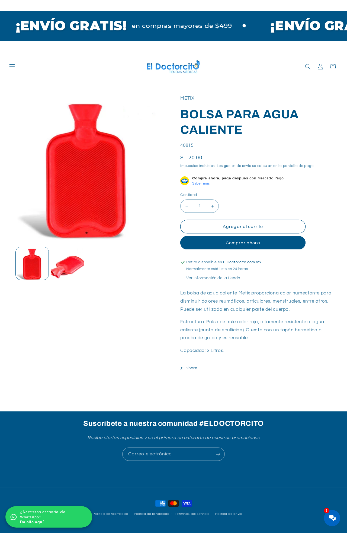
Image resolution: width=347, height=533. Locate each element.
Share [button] (191, 368)
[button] (12, 66)
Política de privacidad (151, 513)
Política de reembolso (110, 513)
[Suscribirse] (218, 454)
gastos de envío (237, 166)
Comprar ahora (243, 243)
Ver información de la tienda (213, 278)
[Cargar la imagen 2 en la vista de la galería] (67, 263)
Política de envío (228, 513)
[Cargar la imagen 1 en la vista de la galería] (32, 263)
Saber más (201, 183)
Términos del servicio (192, 513)
